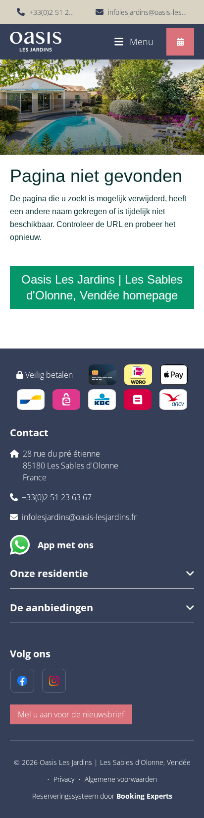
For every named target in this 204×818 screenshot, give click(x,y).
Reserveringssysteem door (102, 796)
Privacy (63, 779)
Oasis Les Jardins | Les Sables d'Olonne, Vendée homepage (102, 287)
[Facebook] (22, 681)
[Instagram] (54, 681)
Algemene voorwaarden (121, 779)
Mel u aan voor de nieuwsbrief (71, 714)
